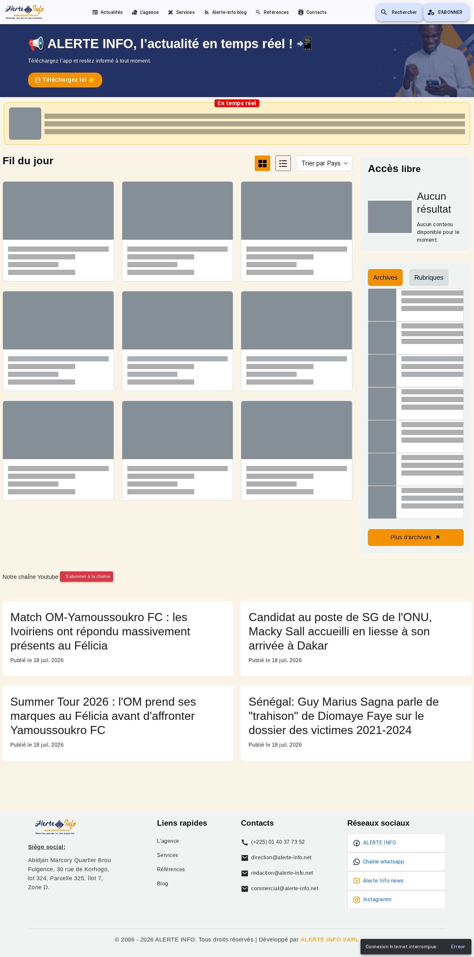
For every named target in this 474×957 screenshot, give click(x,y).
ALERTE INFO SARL (330, 939)
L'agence (168, 841)
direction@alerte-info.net (280, 857)
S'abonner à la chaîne (87, 576)
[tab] (262, 163)
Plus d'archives (411, 537)
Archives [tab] (385, 277)
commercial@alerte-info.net (284, 888)
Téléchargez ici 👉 (68, 79)
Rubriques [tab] (428, 277)
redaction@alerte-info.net (281, 873)
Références (171, 869)
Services (167, 855)
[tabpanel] (177, 345)
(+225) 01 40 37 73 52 (277, 842)
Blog (162, 883)
